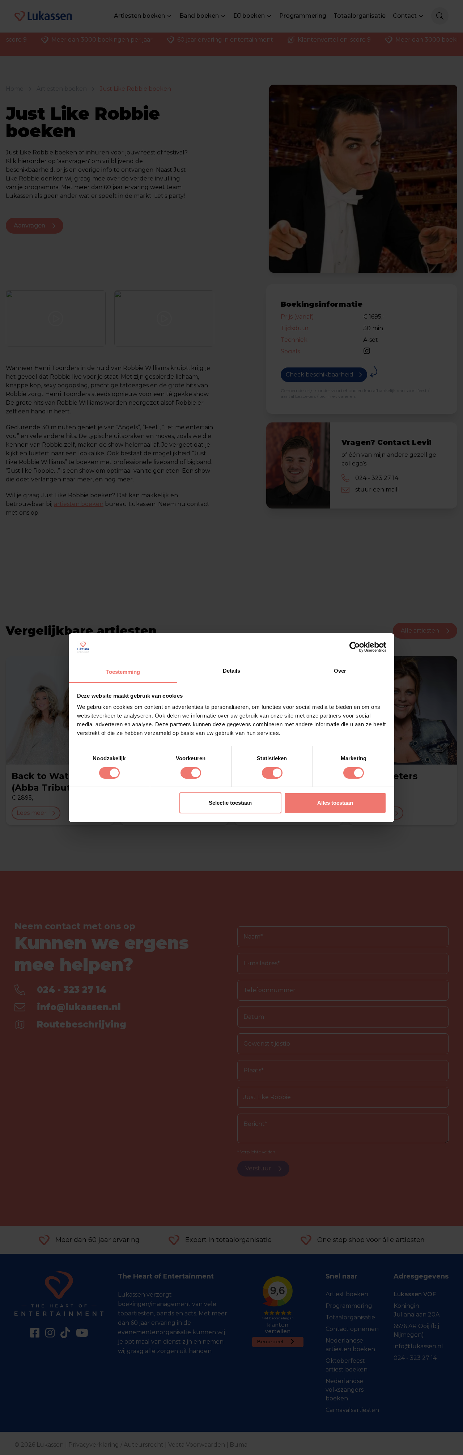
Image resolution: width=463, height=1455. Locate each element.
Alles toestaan (335, 803)
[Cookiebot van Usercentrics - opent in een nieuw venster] (354, 647)
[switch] (190, 773)
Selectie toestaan (230, 803)
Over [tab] (340, 671)
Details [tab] (232, 671)
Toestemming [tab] (123, 672)
